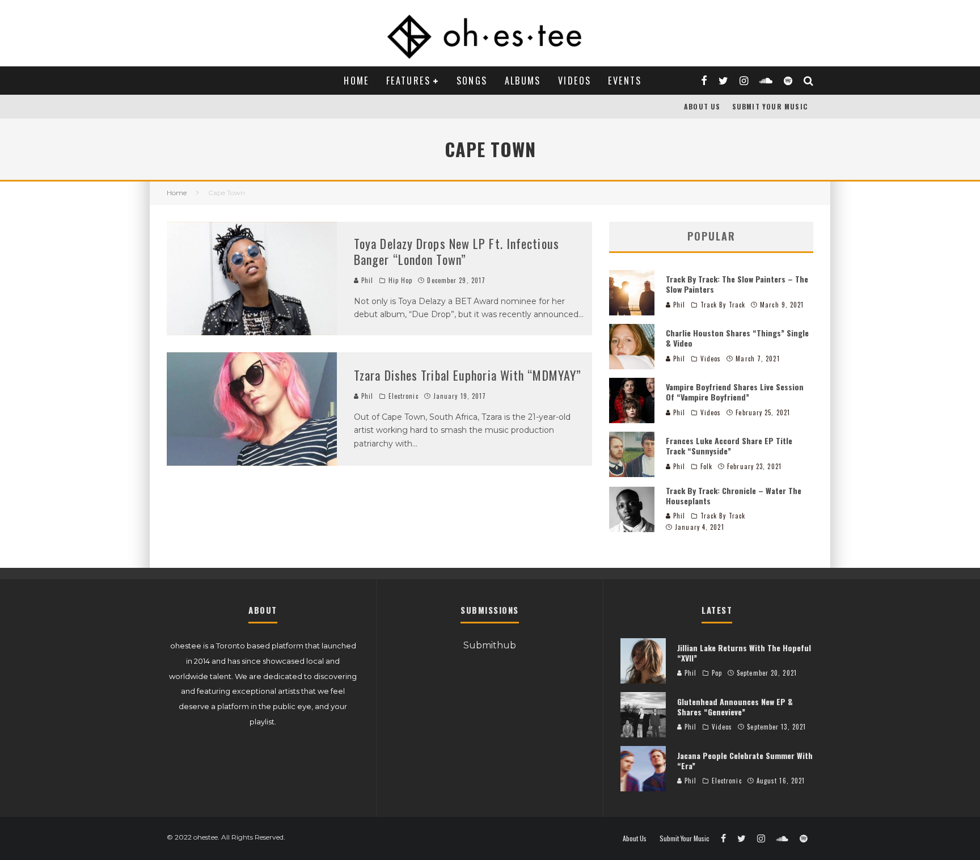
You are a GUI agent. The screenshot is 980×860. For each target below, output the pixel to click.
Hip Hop (400, 280)
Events (624, 80)
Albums (523, 80)
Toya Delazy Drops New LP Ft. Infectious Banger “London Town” (456, 251)
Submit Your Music (770, 106)
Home (356, 80)
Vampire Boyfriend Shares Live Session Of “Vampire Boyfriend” (735, 392)
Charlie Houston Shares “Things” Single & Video (737, 338)
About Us (702, 106)
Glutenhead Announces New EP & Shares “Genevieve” (735, 706)
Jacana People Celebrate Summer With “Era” (745, 760)
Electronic (403, 396)
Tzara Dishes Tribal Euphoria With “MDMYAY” (467, 375)
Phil (366, 280)
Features (408, 80)
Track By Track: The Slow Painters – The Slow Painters (737, 284)
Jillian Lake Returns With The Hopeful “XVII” (744, 653)
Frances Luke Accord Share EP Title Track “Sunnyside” (729, 446)
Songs (472, 80)
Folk (706, 466)
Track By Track (722, 305)
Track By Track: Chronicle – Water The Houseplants (733, 495)
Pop (717, 673)
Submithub (489, 645)
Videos (574, 80)
